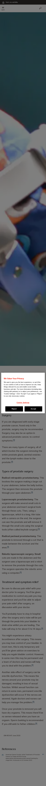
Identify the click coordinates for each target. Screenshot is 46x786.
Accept (33, 409)
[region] (23, 393)
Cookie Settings (23, 402)
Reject (14, 409)
